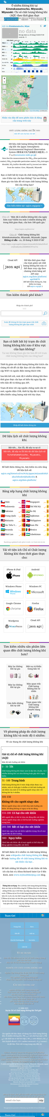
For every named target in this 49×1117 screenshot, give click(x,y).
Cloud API (35, 620)
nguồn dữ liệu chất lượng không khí (24, 990)
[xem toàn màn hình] (45, 26)
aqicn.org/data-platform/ (24, 480)
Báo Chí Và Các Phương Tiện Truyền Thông (24, 962)
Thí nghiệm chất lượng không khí (24, 977)
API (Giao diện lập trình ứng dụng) (24, 1001)
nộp (41, 1100)
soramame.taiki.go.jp (25, 155)
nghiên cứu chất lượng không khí (24, 967)
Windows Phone (13, 586)
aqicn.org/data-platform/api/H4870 (35, 278)
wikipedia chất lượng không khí (26, 855)
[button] (32, 78)
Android (35, 569)
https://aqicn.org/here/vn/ (24, 229)
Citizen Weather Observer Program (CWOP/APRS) (24, 1052)
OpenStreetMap (35, 111)
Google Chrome (13, 603)
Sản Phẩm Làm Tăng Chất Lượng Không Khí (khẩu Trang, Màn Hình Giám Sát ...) (24, 998)
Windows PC (35, 586)
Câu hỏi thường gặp (24, 985)
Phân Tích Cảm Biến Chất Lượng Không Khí (24, 979)
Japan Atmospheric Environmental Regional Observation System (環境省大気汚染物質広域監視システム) (24, 1056)
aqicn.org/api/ (36, 286)
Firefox (35, 603)
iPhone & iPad (13, 569)
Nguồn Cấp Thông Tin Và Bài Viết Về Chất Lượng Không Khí (24, 974)
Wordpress (13, 620)
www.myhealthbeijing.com (27, 874)
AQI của (21, 26)
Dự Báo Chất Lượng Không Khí (24, 994)
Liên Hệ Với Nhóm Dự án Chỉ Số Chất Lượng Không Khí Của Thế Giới (24, 959)
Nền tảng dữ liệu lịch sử (24, 1003)
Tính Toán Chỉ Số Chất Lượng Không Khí (24, 992)
